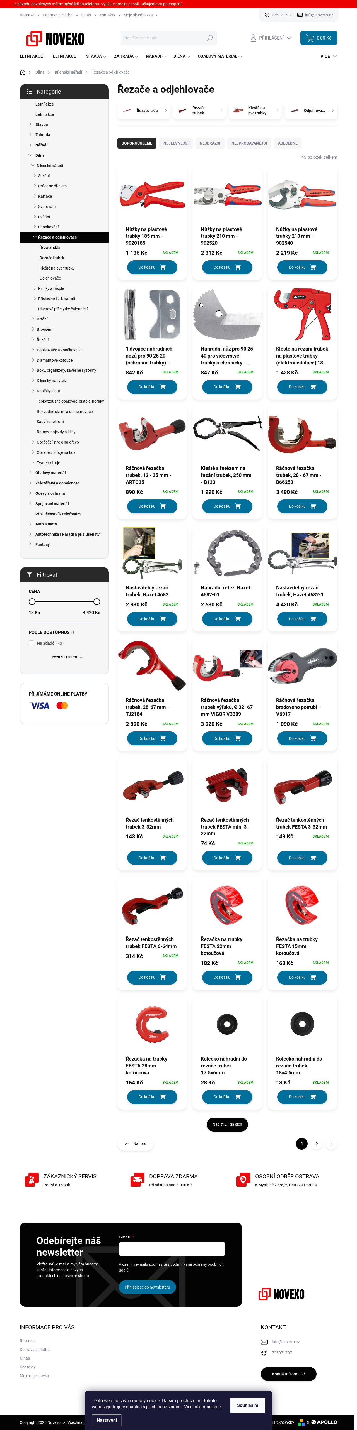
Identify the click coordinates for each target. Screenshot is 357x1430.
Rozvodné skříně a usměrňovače (65, 411)
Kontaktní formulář (288, 1374)
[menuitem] (33, 56)
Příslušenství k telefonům (58, 514)
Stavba (41, 124)
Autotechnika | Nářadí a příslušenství (68, 534)
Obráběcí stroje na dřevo (58, 442)
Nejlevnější (176, 143)
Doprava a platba (58, 15)
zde (217, 1406)
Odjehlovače (50, 278)
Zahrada (42, 135)
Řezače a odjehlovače (57, 237)
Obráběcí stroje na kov (56, 452)
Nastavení (107, 1420)
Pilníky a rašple (51, 288)
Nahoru (139, 1143)
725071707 (282, 1353)
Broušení (44, 329)
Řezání (43, 339)
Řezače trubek (52, 258)
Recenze (27, 15)
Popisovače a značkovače (59, 350)
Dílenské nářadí (50, 165)
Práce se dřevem (52, 186)
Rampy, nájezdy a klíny (56, 432)
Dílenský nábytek (51, 380)
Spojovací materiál (52, 503)
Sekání (44, 175)
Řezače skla (50, 247)
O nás (86, 15)
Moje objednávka (138, 15)
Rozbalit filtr (64, 657)
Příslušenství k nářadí (56, 299)
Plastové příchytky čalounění (63, 309)
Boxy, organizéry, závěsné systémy (66, 370)
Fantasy (42, 544)
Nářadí (41, 145)
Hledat (210, 38)
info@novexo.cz (286, 1342)
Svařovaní (47, 206)
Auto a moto (46, 524)
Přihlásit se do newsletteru (147, 1287)
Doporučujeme (137, 143)
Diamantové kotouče (55, 360)
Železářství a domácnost (57, 483)
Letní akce (44, 104)
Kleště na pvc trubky (57, 268)
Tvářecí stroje (48, 463)
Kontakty (107, 15)
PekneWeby (284, 1422)
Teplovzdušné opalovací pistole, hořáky (70, 401)
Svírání (44, 217)
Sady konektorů (50, 421)
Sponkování (48, 227)
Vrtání (42, 319)
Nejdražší (210, 143)
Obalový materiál (50, 473)
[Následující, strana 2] (316, 1144)
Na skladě (49, 643)
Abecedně (288, 143)
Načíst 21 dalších (227, 1124)
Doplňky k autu (49, 391)
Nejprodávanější (249, 143)
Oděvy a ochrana (50, 493)
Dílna (40, 155)
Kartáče (45, 196)
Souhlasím (247, 1405)
